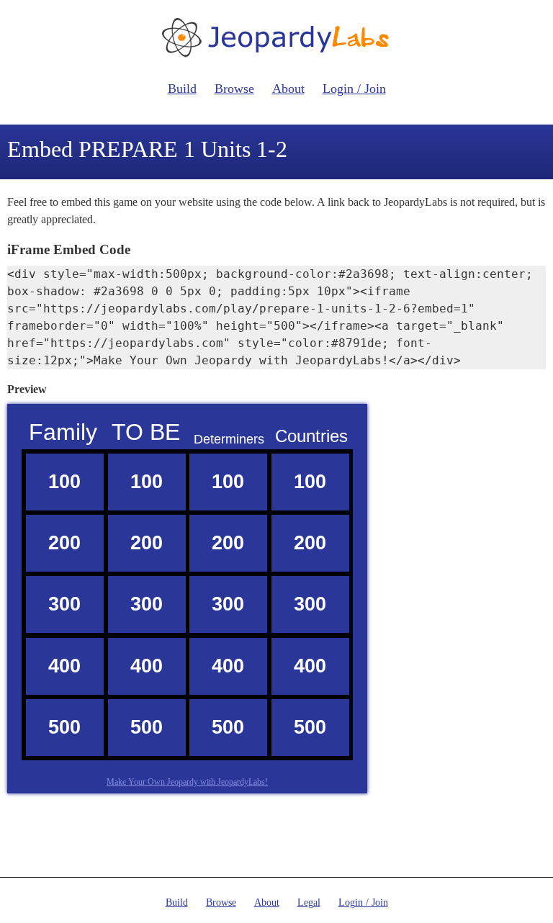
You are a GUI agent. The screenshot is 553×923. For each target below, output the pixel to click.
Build (182, 88)
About (288, 88)
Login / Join (354, 88)
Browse (234, 88)
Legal (308, 902)
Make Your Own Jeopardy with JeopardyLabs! (187, 782)
